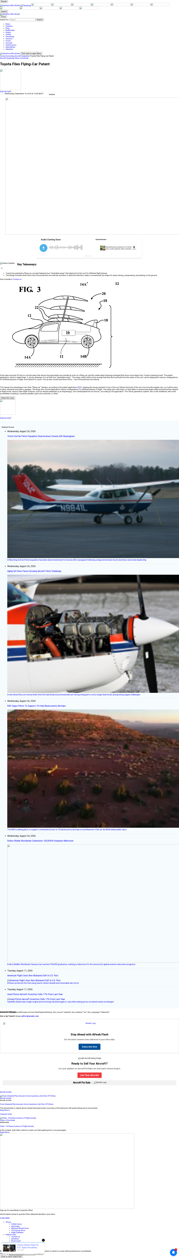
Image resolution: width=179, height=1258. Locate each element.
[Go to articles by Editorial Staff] (89, 79)
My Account (16, 1241)
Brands (4, 1)
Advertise (15, 1239)
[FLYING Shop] (89, 9)
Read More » (5, 1110)
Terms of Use (16, 1243)
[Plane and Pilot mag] (121, 5)
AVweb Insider (5, 1092)
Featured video (6, 1114)
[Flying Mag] (25, 5)
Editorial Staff (5, 91)
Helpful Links (11, 1235)
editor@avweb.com (30, 1016)
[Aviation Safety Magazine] (30, 9)
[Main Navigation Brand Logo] (10, 14)
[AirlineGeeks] (41, 5)
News (17, 58)
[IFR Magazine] (10, 9)
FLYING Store (16, 1224)
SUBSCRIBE (5, 1218)
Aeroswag (15, 1226)
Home (2, 56)
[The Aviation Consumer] (160, 5)
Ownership (10, 56)
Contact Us (15, 1237)
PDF (79, 387)
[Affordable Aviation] (140, 5)
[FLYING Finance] (50, 9)
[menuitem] (92, 24)
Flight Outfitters (17, 1232)
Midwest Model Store (20, 1228)
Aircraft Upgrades (22, 56)
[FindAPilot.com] (69, 9)
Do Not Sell (15, 1247)
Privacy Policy (16, 1245)
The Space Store (18, 1230)
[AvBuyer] (81, 5)
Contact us (17, 279)
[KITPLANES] (101, 5)
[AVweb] (10, 5)
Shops (8, 1222)
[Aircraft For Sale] (61, 5)
